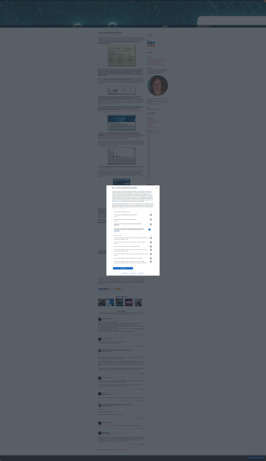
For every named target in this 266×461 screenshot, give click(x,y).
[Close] (157, 188)
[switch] (150, 215)
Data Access (133, 273)
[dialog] (133, 230)
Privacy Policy (141, 273)
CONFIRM (123, 268)
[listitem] (133, 211)
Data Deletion (125, 273)
